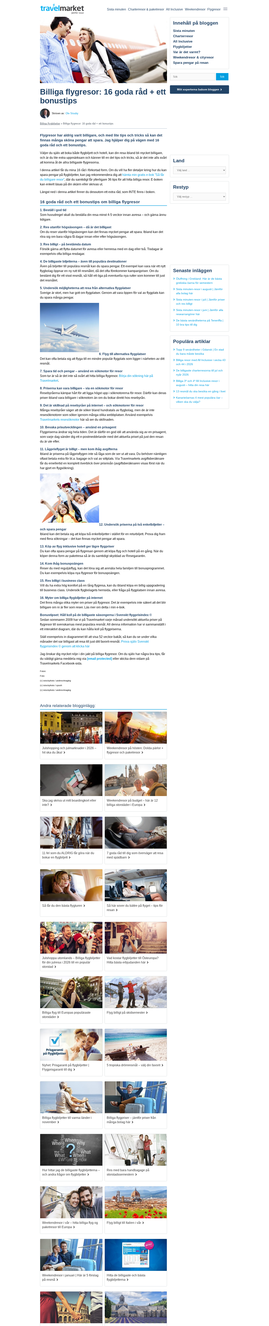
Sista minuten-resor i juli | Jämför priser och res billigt (200, 301)
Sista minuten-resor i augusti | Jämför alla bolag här (199, 291)
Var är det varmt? (186, 52)
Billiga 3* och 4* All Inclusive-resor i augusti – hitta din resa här (197, 383)
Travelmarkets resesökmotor (59, 419)
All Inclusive (174, 9)
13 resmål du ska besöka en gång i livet (200, 391)
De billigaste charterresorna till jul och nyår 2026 (199, 372)
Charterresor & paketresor (146, 9)
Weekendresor (195, 9)
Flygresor (214, 9)
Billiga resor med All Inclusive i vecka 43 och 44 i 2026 (200, 362)
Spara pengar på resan (190, 63)
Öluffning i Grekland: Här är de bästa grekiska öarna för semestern (199, 280)
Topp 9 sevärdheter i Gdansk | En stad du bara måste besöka (200, 351)
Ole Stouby (72, 113)
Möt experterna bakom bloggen (198, 89)
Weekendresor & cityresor (193, 57)
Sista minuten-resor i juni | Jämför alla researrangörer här (199, 312)
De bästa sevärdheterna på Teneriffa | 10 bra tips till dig (199, 322)
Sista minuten (116, 9)
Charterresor (183, 36)
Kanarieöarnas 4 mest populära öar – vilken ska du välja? (199, 399)
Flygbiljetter (182, 47)
